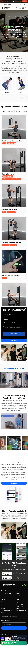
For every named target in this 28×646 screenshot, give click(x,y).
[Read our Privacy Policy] (24, 329)
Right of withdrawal (21, 610)
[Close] (25, 308)
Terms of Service (20, 608)
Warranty (18, 596)
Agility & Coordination (7, 111)
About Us (3, 602)
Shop (24, 1)
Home (2, 16)
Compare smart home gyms (6, 611)
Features (3, 608)
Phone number (6, 319)
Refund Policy (19, 604)
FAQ (2, 604)
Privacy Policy (19, 606)
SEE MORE (14, 333)
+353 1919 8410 (7, 4)
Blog (2, 606)
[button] (16, 7)
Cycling (18, 111)
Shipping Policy (20, 602)
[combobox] (6, 322)
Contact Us (18, 593)
